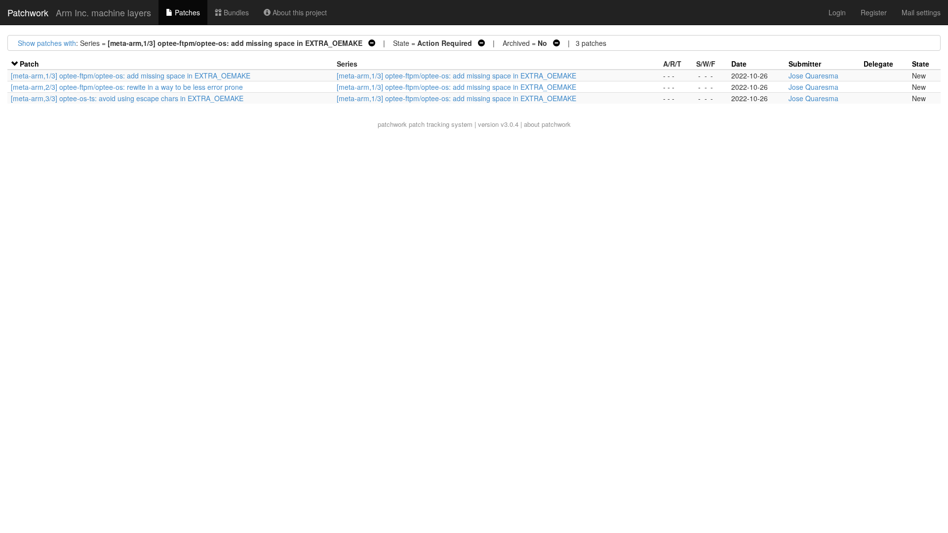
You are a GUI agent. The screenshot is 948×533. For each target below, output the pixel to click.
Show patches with (47, 43)
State (920, 64)
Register (874, 12)
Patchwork (27, 12)
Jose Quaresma (813, 75)
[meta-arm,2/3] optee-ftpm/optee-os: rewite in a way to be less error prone (127, 87)
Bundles (235, 12)
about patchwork (547, 124)
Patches (186, 12)
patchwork (392, 124)
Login (837, 12)
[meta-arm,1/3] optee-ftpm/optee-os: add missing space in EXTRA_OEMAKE (130, 75)
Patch (29, 64)
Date (739, 64)
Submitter (805, 64)
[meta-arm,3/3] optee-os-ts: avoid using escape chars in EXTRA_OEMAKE (127, 98)
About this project (299, 12)
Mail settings (921, 12)
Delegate (878, 64)
